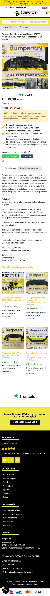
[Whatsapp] (17, 460)
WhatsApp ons (11, 156)
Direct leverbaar (11, 306)
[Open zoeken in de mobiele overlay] (25, 21)
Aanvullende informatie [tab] (30, 168)
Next (45, 84)
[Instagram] (11, 460)
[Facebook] (5, 460)
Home (4, 27)
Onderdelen (13, 27)
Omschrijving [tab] (11, 168)
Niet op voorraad (11, 108)
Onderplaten (25, 27)
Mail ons (28, 156)
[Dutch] (43, 8)
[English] (46, 8)
